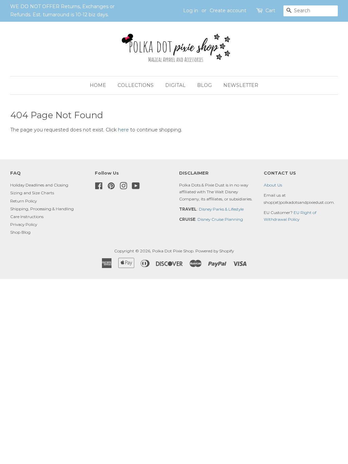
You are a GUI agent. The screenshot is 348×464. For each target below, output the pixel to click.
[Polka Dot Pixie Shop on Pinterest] (111, 187)
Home (98, 85)
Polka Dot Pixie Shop (172, 250)
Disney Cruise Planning (220, 219)
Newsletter (240, 85)
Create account (228, 10)
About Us (273, 185)
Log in (190, 10)
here (123, 130)
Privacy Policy (23, 224)
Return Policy (23, 200)
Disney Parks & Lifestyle (221, 209)
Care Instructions (27, 216)
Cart (270, 10)
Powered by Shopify (214, 250)
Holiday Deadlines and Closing (39, 185)
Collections (136, 85)
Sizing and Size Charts (32, 192)
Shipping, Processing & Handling (42, 208)
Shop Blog (20, 232)
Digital (175, 85)
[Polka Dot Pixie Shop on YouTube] (136, 187)
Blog (204, 85)
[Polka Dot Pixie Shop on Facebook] (99, 187)
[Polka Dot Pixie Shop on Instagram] (123, 187)
